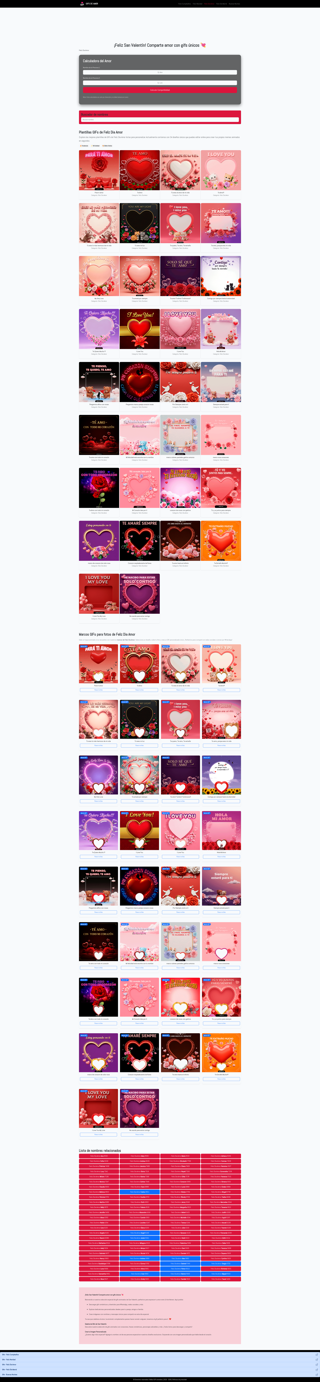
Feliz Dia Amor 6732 (99, 1197)
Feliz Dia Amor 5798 (99, 1263)
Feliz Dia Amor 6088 (99, 1238)
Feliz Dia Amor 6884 (180, 1187)
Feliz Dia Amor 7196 (99, 1176)
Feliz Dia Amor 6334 (180, 1217)
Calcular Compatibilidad (160, 89)
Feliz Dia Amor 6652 (140, 1202)
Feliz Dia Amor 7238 (221, 1171)
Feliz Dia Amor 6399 (221, 1212)
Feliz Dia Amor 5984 (180, 1243)
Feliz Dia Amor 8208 (99, 1161)
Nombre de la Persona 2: (91, 78)
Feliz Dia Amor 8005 (140, 1161)
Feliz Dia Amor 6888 (140, 1187)
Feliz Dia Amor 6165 (221, 1228)
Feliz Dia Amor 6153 (99, 1233)
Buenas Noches (234, 4)
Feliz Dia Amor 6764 (180, 1192)
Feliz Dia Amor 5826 (221, 1258)
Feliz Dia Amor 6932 (221, 1182)
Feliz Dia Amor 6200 (139, 1228)
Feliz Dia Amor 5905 (180, 1248)
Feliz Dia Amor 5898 (221, 1248)
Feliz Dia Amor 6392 (99, 1217)
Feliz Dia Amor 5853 (180, 1258)
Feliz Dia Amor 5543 (221, 1274)
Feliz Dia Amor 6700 (180, 1197)
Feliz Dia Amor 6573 (99, 1207)
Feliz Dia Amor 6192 (180, 1228)
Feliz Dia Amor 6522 (180, 1207)
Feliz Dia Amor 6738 (220, 1192)
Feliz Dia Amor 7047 (99, 1182)
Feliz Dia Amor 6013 (140, 1243)
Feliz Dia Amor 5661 (140, 1269)
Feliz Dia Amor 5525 (140, 1279)
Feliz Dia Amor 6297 (221, 1217)
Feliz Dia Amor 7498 (99, 1166)
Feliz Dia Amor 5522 (180, 1279)
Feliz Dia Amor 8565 (140, 1156)
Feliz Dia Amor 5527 (99, 1279)
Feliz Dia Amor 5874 (139, 1253)
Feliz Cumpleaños (184, 4)
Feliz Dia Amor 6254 (99, 1222)
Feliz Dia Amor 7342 (99, 1171)
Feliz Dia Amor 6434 (139, 1212)
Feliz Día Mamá (221, 4)
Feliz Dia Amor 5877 (99, 1253)
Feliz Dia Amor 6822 (99, 1192)
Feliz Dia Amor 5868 (221, 1253)
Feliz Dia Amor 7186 (139, 1176)
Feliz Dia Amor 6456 (99, 1212)
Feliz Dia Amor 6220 (99, 1228)
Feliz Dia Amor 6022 (180, 1238)
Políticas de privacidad (179, 1380)
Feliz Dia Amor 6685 (99, 1202)
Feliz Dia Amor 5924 (99, 1248)
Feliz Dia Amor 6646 (180, 1202)
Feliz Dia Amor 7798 (180, 1161)
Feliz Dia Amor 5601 (221, 1269)
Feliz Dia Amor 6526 (139, 1207)
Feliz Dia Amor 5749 (180, 1263)
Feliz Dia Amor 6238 (221, 1222)
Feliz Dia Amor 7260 (180, 1171)
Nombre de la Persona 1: (91, 67)
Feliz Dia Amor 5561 (99, 1274)
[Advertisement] (160, 25)
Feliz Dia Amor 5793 (139, 1263)
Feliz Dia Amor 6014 (221, 1238)
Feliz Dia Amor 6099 (221, 1233)
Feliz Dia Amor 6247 (140, 1222)
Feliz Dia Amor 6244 (180, 1222)
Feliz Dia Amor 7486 (140, 1166)
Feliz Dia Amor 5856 (139, 1258)
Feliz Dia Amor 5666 (99, 1269)
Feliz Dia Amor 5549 (180, 1274)
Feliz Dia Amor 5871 (180, 1253)
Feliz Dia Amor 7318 (139, 1171)
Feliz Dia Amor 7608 (221, 1161)
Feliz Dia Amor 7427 (221, 1166)
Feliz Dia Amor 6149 (139, 1233)
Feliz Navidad (197, 4)
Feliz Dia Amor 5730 (221, 1263)
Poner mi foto (98, 690)
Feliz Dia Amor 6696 (220, 1197)
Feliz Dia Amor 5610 (180, 1269)
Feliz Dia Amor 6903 (99, 1187)
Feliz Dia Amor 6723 (139, 1197)
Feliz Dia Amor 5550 (139, 1274)
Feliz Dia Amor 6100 (180, 1233)
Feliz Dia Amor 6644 (221, 1202)
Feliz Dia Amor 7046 (139, 1182)
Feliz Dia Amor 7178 (180, 1176)
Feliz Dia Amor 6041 (139, 1238)
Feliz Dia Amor (209, 4)
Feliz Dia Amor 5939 (221, 1243)
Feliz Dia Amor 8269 (221, 1156)
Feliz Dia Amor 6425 (180, 1212)
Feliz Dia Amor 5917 (139, 1248)
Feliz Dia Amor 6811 (139, 1192)
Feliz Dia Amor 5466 (221, 1279)
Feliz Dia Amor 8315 (180, 1156)
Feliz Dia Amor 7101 (221, 1176)
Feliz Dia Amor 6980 (180, 1182)
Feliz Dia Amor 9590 (99, 1156)
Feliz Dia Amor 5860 (99, 1258)
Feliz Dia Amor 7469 (180, 1166)
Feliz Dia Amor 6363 (139, 1217)
